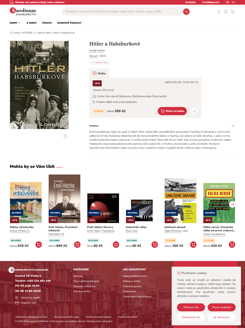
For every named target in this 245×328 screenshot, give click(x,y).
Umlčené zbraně (175, 227)
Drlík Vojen (93, 231)
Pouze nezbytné (221, 307)
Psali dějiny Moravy (100, 227)
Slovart (93, 56)
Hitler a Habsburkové (64, 32)
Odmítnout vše (191, 317)
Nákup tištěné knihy (135, 276)
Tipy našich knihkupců (86, 281)
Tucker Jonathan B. (214, 234)
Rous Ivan (132, 231)
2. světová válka (42, 32)
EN (233, 2)
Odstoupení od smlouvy (137, 296)
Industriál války (136, 227)
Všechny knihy (81, 291)
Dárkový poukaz (132, 286)
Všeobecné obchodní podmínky (31, 316)
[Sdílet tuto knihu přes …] (65, 136)
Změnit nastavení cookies (99, 316)
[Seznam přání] (225, 11)
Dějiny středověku (22, 227)
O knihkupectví (210, 2)
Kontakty (191, 2)
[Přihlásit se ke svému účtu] (218, 11)
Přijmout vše (191, 307)
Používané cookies (127, 316)
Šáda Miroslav (172, 231)
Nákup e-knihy (131, 281)
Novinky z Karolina (84, 286)
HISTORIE (27, 32)
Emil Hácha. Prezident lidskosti (63, 229)
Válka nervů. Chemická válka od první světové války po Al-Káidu (218, 229)
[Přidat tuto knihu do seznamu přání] (194, 111)
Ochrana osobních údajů (66, 316)
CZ (227, 2)
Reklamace (129, 291)
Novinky (78, 276)
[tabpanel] (145, 98)
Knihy (17, 32)
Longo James (97, 50)
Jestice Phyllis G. (20, 231)
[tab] (99, 73)
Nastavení (223, 317)
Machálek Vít (56, 234)
